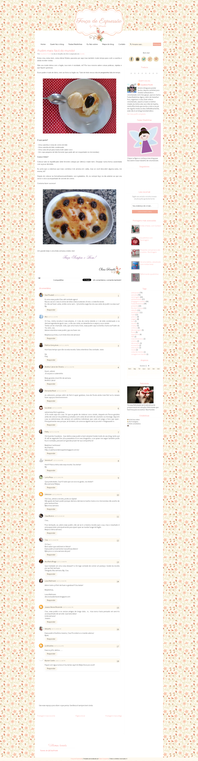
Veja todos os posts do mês (144, 377)
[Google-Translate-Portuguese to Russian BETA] (153, 74)
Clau (46, 540)
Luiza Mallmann (50, 581)
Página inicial (80, 716)
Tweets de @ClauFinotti (49, 750)
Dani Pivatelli (49, 295)
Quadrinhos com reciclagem (146, 239)
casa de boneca (137, 339)
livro (132, 321)
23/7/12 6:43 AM (60, 516)
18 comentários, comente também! (107, 280)
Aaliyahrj (48, 629)
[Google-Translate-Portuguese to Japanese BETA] (146, 74)
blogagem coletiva (138, 301)
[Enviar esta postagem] (39, 278)
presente (134, 306)
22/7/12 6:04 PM (58, 460)
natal (133, 314)
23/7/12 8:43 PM (53, 540)
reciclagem (135, 297)
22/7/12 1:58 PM (64, 345)
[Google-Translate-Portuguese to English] (149, 74)
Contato (121, 44)
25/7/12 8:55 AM (56, 629)
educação (135, 347)
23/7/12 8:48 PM (62, 562)
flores (133, 332)
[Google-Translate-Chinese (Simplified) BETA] (131, 74)
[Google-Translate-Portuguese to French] (135, 74)
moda (133, 350)
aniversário (135, 312)
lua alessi (48, 408)
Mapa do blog (108, 44)
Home (43, 44)
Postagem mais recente (46, 716)
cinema (134, 341)
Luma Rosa (49, 477)
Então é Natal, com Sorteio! (150, 226)
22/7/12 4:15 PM (54, 432)
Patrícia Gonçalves (51, 345)
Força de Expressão (76, 758)
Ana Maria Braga (50, 561)
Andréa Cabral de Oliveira (54, 367)
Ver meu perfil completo (136, 114)
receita (82, 54)
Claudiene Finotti (146, 85)
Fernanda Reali (50, 391)
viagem (134, 319)
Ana (46, 316)
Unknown (48, 494)
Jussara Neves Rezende (53, 607)
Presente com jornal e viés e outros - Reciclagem (150, 251)
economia (135, 345)
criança (134, 325)
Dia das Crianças (137, 308)
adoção (134, 310)
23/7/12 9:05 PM (61, 581)
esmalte (134, 295)
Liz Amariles (49, 646)
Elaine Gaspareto (104, 758)
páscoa (134, 317)
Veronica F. (49, 460)
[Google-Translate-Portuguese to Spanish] (157, 74)
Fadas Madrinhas (75, 44)
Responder (51, 310)
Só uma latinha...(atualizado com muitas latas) (150, 263)
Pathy (47, 432)
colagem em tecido (138, 354)
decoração (135, 343)
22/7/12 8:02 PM (58, 477)
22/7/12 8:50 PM (57, 494)
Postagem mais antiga (113, 716)
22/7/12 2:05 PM (61, 391)
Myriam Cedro (50, 660)
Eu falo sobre (92, 44)
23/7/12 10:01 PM (68, 607)
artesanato (135, 292)
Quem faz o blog (57, 44)
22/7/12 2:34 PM (57, 408)
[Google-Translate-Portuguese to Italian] (142, 74)
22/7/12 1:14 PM (60, 295)
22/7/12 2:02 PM (69, 367)
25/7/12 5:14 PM (59, 646)
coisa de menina (137, 352)
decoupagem (136, 330)
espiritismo (135, 334)
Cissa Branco (49, 516)
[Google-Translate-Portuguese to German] (138, 74)
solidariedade (136, 299)
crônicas (134, 328)
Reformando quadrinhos (149, 274)
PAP (132, 336)
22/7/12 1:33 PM (53, 317)
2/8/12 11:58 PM (60, 661)
